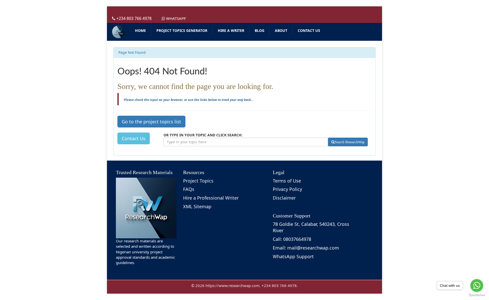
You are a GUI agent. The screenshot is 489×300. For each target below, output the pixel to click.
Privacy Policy (287, 189)
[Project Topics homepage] (118, 32)
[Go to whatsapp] (476, 285)
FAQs (188, 189)
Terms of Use (287, 181)
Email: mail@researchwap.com (306, 248)
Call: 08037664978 (292, 239)
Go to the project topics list (151, 122)
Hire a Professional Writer (211, 198)
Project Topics (198, 181)
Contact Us (133, 138)
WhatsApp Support (293, 256)
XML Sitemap (197, 206)
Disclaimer (284, 198)
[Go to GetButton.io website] (477, 295)
